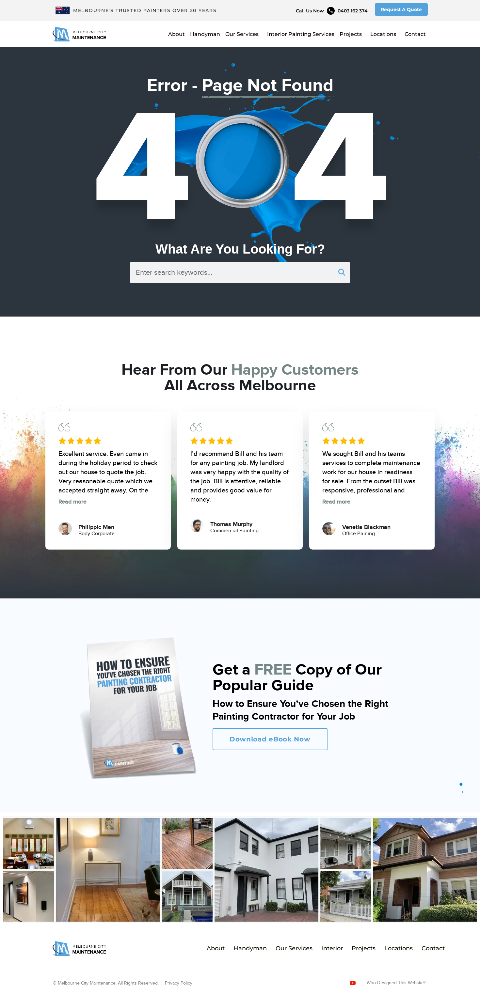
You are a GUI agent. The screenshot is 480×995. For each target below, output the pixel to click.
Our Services (242, 34)
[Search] (341, 272)
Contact (415, 34)
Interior (332, 948)
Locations (383, 34)
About (176, 34)
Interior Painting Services (300, 34)
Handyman (205, 34)
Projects (351, 34)
